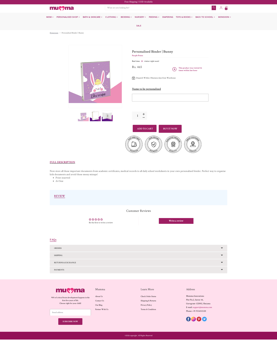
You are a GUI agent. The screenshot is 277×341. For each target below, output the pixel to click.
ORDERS (58, 248)
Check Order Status (148, 296)
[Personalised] (83, 115)
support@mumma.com (202, 307)
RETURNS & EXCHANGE (65, 262)
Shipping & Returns (148, 300)
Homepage (54, 33)
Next (116, 76)
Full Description (62, 162)
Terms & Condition (148, 309)
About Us (99, 296)
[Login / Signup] (221, 8)
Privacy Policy (146, 305)
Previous (73, 76)
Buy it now (170, 128)
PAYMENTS (59, 270)
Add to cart (145, 128)
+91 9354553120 (199, 311)
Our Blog (98, 305)
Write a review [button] (176, 220)
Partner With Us (101, 309)
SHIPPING (58, 255)
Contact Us (99, 300)
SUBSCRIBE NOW (70, 321)
